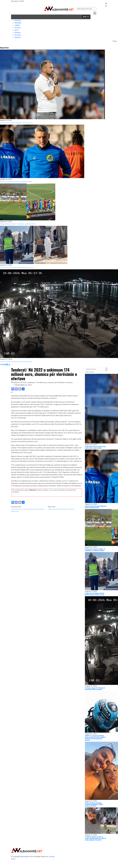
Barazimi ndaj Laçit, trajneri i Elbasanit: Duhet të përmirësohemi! (16, 181)
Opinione (18, 37)
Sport (16, 30)
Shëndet (17, 32)
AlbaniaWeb (24, 857)
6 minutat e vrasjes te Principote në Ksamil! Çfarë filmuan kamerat (16, 361)
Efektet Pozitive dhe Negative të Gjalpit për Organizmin (61, 509)
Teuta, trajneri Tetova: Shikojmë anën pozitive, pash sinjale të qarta (16, 122)
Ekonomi (18, 35)
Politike (17, 25)
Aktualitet (18, 23)
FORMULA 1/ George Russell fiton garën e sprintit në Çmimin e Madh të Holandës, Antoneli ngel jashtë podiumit (95, 738)
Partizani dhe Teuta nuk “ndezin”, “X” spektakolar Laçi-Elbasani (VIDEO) (17, 224)
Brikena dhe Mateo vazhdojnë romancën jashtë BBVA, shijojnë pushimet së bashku (94, 804)
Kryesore (18, 20)
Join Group (52, 490)
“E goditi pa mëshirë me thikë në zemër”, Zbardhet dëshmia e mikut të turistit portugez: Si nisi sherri (95, 838)
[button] (86, 16)
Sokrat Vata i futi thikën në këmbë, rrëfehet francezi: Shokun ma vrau (16, 267)
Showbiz (18, 28)
